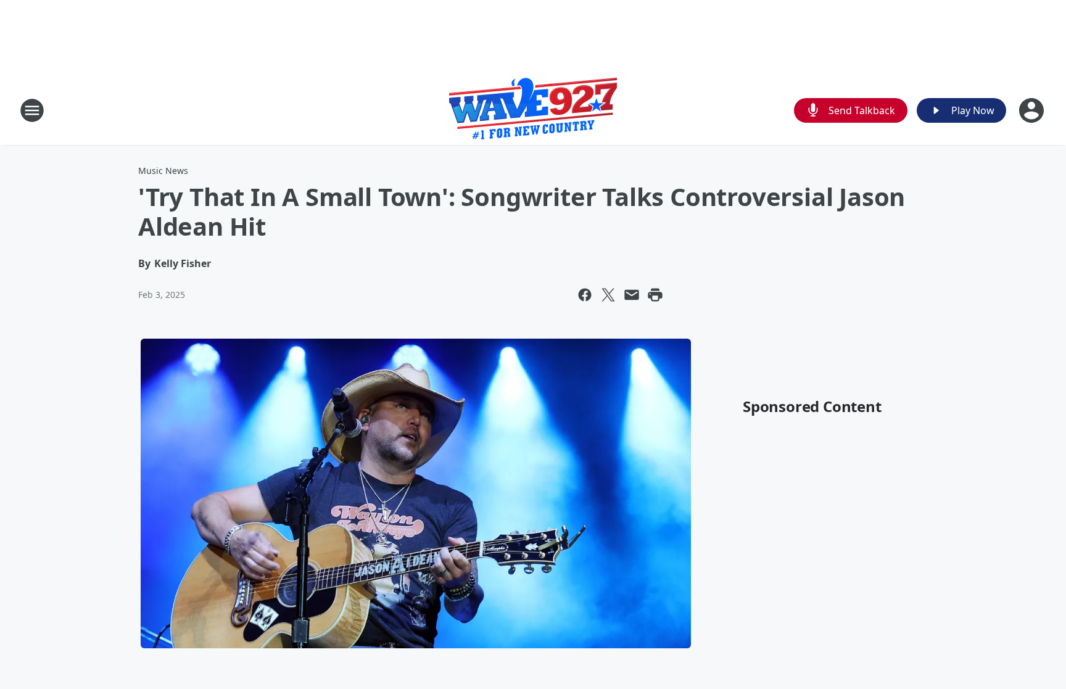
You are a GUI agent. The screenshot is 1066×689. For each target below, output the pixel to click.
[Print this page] (655, 294)
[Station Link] (533, 110)
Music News (163, 170)
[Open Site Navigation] (32, 110)
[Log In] (1032, 110)
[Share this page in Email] (631, 294)
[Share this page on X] (608, 294)
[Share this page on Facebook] (584, 294)
